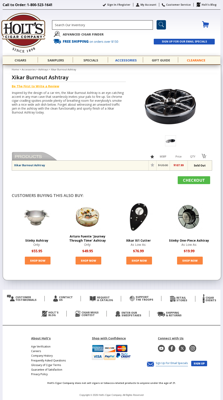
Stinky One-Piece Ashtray (189, 240)
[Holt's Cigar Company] (27, 33)
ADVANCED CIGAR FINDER (83, 34)
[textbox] (102, 25)
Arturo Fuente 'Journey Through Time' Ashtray (87, 238)
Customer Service (178, 5)
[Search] (161, 25)
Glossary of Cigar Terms (46, 365)
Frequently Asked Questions (48, 360)
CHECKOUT (194, 180)
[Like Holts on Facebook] (171, 348)
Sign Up (199, 363)
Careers (36, 351)
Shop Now (37, 261)
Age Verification (41, 346)
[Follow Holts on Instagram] (192, 348)
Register (124, 5)
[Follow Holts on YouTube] (161, 348)
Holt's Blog (209, 5)
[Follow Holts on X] (182, 348)
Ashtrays (43, 69)
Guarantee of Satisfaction (46, 369)
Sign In (111, 5)
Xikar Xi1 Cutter (138, 240)
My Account (148, 5)
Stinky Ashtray (36, 240)
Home (15, 69)
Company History (42, 356)
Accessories (28, 69)
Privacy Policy (39, 374)
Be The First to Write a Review (35, 86)
